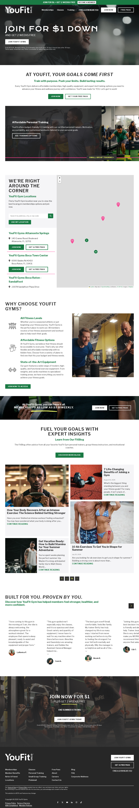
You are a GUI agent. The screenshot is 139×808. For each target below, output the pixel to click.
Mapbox (131, 287)
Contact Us (56, 780)
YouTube (67, 802)
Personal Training (36, 773)
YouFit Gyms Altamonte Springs (29, 233)
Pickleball (33, 780)
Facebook (58, 802)
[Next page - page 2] (77, 579)
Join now (108, 10)
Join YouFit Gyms (17, 42)
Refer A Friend (11, 777)
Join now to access (18, 386)
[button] (118, 204)
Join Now (16, 247)
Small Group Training (37, 777)
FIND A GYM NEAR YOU (122, 771)
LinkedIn (72, 802)
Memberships (11, 770)
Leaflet (92, 287)
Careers (55, 777)
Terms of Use (12, 787)
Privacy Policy (23, 787)
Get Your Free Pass (78, 96)
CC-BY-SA (119, 287)
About (54, 773)
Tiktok (81, 802)
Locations (9, 780)
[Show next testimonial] (131, 605)
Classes (32, 770)
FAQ (73, 773)
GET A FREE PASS (122, 765)
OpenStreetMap (105, 287)
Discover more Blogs (69, 455)
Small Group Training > (101, 158)
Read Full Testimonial (48, 654)
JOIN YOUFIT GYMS (122, 758)
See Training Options (26, 136)
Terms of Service (23, 803)
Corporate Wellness (77, 777)
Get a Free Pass (37, 247)
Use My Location (19, 222)
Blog (73, 770)
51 (72, 578)
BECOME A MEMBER (86, 2)
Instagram (76, 802)
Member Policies (25, 805)
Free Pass (126, 10)
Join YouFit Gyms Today (69, 719)
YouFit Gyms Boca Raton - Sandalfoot (25, 279)
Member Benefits (12, 773)
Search (50, 216)
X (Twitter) (62, 802)
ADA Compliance (11, 805)
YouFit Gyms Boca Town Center (28, 255)
